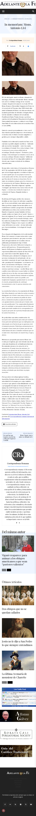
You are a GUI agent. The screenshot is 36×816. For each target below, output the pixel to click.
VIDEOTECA (18, 783)
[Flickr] (10, 804)
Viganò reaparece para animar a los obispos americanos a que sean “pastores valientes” (14, 559)
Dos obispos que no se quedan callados (14, 610)
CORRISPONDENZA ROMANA (21, 19)
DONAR (18, 787)
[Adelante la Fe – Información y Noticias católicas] (18, 4)
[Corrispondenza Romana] (18, 454)
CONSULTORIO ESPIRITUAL (18, 779)
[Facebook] (16, 522)
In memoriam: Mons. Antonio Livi (19, 414)
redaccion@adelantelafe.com (18, 791)
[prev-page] (4, 570)
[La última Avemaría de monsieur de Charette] (18, 660)
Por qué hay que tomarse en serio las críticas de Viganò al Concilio (9, 437)
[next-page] (9, 570)
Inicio (7, 19)
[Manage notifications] (3, 810)
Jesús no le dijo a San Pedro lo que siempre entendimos (17, 643)
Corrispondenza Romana (15, 40)
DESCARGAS (18, 781)
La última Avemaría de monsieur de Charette (14, 675)
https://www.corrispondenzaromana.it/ (18, 466)
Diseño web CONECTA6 (18, 801)
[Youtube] (31, 804)
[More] (28, 46)
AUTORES (18, 785)
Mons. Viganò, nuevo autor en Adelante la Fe (26, 436)
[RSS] (15, 804)
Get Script (14, 706)
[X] (19, 522)
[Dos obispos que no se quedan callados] (18, 595)
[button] (3, 11)
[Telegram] (21, 804)
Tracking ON (25, 706)
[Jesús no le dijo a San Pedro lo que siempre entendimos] (18, 628)
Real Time (19, 706)
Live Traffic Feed (20, 689)
